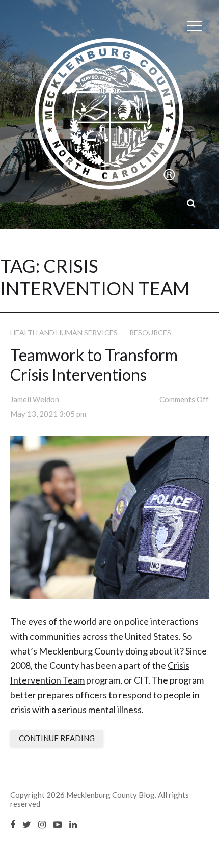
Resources (150, 332)
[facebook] (12, 824)
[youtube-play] (57, 824)
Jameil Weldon (34, 399)
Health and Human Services (64, 332)
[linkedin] (73, 824)
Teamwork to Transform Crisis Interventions (94, 365)
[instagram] (42, 824)
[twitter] (26, 824)
